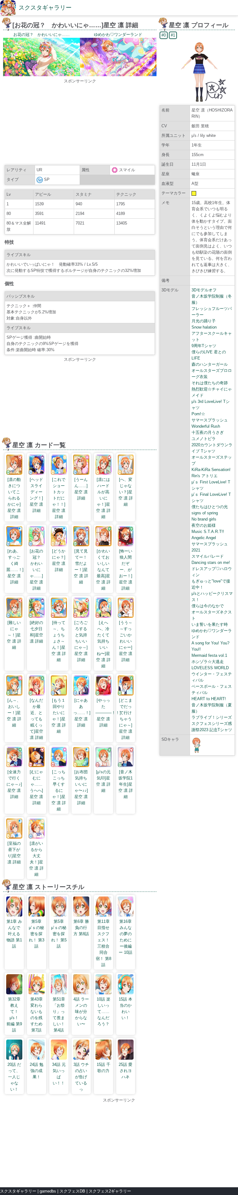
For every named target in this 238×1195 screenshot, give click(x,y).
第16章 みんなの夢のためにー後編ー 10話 (125, 937)
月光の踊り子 (204, 321)
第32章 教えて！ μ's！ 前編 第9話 (15, 1014)
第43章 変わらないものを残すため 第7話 (36, 1014)
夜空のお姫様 (204, 525)
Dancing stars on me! (211, 562)
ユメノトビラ (204, 438)
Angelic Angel (204, 537)
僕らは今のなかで (208, 606)
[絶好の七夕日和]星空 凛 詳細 (36, 631)
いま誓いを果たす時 (210, 624)
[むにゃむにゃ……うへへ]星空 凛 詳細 (36, 787)
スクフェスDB (72, 1191)
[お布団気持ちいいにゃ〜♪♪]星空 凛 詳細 (81, 787)
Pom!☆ (198, 414)
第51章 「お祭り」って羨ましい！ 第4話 (59, 1014)
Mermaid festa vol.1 (209, 655)
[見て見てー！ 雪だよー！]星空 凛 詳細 (82, 566)
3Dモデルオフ (204, 290)
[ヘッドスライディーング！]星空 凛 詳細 (36, 495)
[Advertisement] (79, 123)
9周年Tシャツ (204, 345)
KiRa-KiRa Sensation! (211, 469)
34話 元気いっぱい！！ (59, 1073)
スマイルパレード (208, 556)
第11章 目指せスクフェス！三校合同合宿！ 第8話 (103, 943)
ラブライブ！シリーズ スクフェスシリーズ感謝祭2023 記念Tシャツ (212, 723)
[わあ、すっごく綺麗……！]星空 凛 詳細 (15, 566)
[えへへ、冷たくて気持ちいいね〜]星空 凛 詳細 (103, 644)
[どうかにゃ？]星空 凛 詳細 (58, 560)
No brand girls (204, 519)
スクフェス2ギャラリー (110, 1191)
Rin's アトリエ (205, 475)
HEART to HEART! (209, 698)
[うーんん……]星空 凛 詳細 (81, 488)
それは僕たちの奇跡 (210, 383)
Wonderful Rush (206, 426)
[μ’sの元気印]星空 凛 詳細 (103, 781)
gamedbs (48, 1191)
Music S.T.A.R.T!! (208, 531)
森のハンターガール (210, 364)
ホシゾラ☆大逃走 (208, 661)
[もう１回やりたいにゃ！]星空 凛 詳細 (58, 716)
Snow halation (204, 327)
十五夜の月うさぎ (208, 432)
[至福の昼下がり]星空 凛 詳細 (14, 852)
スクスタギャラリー (45, 7)
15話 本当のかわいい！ (125, 1008)
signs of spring (205, 513)
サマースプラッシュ (210, 420)
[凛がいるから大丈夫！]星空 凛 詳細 (36, 859)
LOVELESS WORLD (210, 667)
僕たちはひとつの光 (210, 506)
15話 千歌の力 (103, 1067)
